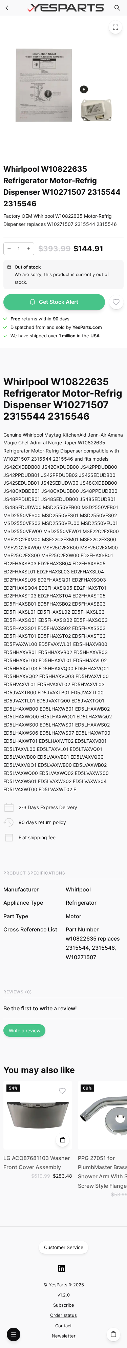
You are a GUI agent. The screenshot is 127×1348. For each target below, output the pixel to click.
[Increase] (28, 249)
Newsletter (64, 1336)
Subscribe (63, 1305)
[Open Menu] (13, 1334)
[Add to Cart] (62, 1139)
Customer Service (63, 1247)
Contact (63, 1325)
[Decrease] (9, 249)
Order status (63, 1315)
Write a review (24, 1030)
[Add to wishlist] (116, 302)
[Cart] (113, 1334)
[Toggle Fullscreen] (115, 27)
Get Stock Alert (58, 301)
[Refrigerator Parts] (7, 8)
